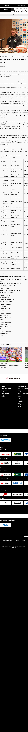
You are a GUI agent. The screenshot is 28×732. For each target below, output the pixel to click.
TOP (3, 7)
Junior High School (21, 404)
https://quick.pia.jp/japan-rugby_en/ (8, 156)
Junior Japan (3, 394)
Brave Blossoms (13, 56)
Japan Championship (22, 391)
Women (19, 396)
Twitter (7, 66)
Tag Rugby (20, 406)
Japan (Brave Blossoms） (6, 388)
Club (19, 397)
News (26, 7)
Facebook (10, 66)
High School (20, 401)
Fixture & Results (17, 5)
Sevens (19, 389)
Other (19, 407)
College (19, 402)
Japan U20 (3, 396)
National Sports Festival (23, 394)
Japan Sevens (3, 391)
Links (17, 540)
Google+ (13, 66)
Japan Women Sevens (5, 393)
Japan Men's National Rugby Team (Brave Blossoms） (14, 7)
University (20, 399)
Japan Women (4, 389)
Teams (5, 5)
